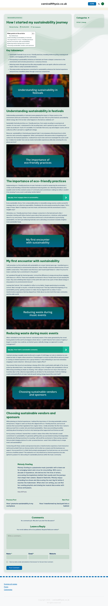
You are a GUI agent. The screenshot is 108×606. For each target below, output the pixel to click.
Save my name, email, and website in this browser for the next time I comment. (31, 562)
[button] (92, 3)
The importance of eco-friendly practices (20, 39)
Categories (8, 590)
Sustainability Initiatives (15, 17)
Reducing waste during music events (18, 43)
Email (31, 554)
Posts (6, 587)
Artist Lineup (81, 22)
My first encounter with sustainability (18, 41)
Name (9, 554)
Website (52, 554)
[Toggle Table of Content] (32, 33)
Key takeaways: (13, 35)
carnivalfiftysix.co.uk (54, 3)
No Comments (37, 27)
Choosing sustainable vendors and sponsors (20, 45)
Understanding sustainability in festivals (19, 37)
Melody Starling (25, 464)
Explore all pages (10, 584)
